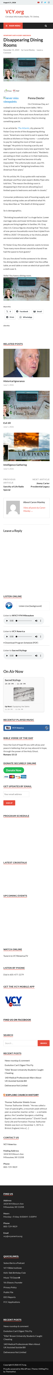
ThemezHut (11, 1371)
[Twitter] (45, 2)
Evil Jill (7, 423)
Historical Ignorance (14, 381)
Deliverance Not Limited (16, 1085)
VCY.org (14, 11)
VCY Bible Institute (13, 1268)
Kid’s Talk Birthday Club (15, 1272)
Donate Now (13, 770)
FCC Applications (12, 1302)
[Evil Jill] (26, 420)
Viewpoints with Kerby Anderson (17, 35)
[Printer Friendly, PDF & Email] (11, 92)
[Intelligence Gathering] (26, 461)
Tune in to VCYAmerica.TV (15, 956)
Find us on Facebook (17, 1019)
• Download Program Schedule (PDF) (20, 642)
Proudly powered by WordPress (16, 1369)
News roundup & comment (17, 1060)
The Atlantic (23, 128)
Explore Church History (22, 1094)
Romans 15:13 (10, 754)
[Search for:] (26, 1043)
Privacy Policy (10, 1287)
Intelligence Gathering (15, 464)
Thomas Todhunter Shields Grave (20, 1102)
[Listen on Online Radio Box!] (46, 728)
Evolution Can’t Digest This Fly (19, 1065)
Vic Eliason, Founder (13, 1282)
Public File (8, 1292)
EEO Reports (10, 1297)
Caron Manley (29, 50)
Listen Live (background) (30, 606)
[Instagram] (48, 2)
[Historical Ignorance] (26, 378)
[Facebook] (42, 2)
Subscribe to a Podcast (14, 1263)
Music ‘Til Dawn (12, 1277)
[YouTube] (38, 2)
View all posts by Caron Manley (34, 509)
